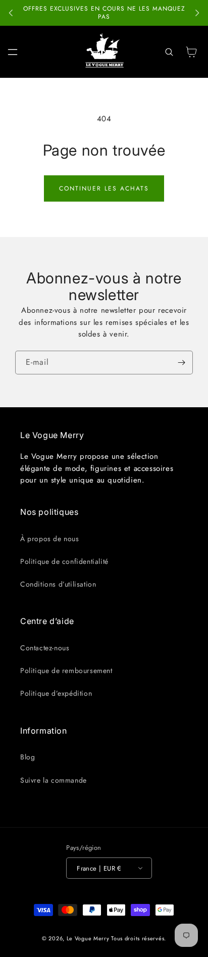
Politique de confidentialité (64, 561)
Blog (27, 757)
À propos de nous (49, 539)
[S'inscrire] (181, 362)
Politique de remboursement (66, 670)
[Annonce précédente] (11, 13)
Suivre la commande (53, 780)
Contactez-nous (44, 648)
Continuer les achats (104, 188)
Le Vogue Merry (88, 938)
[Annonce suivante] (197, 13)
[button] (13, 52)
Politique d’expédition (56, 693)
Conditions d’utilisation (58, 584)
